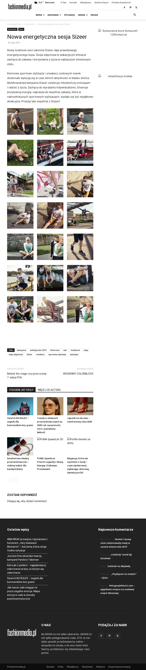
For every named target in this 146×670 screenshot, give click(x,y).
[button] (134, 15)
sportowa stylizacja (57, 354)
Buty (21, 29)
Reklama (100, 666)
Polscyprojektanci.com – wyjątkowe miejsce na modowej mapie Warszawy (117, 589)
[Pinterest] (130, 7)
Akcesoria (53, 15)
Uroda (81, 15)
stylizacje (74, 354)
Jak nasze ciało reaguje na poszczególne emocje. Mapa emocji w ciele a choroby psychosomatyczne (23, 593)
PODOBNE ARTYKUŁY (21, 389)
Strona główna (14, 24)
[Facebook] (124, 7)
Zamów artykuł (101, 2)
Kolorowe (54, 350)
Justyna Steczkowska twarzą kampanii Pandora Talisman (24, 558)
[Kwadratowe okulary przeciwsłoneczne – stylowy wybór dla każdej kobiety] (20, 446)
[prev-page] (9, 480)
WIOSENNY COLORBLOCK (78, 373)
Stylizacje (69, 15)
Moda (39, 15)
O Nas (63, 2)
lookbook (75, 350)
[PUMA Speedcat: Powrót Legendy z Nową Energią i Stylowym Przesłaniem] (50, 446)
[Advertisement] (50, 336)
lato (65, 350)
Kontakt (73, 2)
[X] (136, 7)
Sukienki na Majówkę (119, 566)
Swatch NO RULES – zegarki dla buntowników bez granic (25, 580)
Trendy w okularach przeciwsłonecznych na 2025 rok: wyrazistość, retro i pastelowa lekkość (49, 425)
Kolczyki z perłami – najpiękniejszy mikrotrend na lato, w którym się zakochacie (26, 569)
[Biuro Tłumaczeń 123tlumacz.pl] (118, 46)
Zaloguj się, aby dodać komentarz (27, 500)
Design (94, 15)
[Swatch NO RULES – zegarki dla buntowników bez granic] (20, 406)
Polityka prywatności (121, 2)
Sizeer (29, 354)
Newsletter (87, 666)
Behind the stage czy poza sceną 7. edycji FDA (26, 375)
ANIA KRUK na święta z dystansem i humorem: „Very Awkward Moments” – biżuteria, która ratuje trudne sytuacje (27, 545)
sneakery (40, 354)
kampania (21, 350)
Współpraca (85, 2)
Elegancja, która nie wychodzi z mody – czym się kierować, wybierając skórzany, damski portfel (78, 465)
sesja (86, 350)
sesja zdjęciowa (16, 354)
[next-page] (15, 480)
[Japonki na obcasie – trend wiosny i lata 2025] (80, 406)
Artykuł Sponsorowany (119, 666)
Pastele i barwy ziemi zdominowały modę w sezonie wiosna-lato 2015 (115, 543)
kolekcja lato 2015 (38, 350)
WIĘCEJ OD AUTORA (49, 389)
